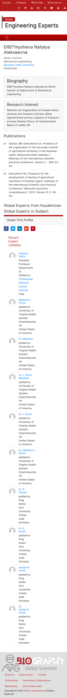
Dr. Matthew (26, 338)
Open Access (26, 674)
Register (22, 2)
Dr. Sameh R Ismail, (24, 609)
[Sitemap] (64, 8)
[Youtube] (51, 8)
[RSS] (45, 8)
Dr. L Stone (25, 414)
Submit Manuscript (32, 686)
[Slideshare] (58, 8)
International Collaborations (36, 680)
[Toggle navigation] (6, 38)
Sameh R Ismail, (24, 569)
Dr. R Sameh (23, 491)
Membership (11, 686)
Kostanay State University (19, 64)
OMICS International (34, 690)
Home (8, 2)
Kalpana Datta (23, 255)
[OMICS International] (33, 663)
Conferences (11, 680)
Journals (42, 674)
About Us (9, 674)
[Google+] (38, 8)
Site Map (38, 2)
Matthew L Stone (25, 301)
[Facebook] (19, 8)
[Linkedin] (32, 8)
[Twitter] (25, 8)
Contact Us (55, 2)
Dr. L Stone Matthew (25, 376)
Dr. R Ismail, (22, 530)
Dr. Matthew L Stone (27, 452)
